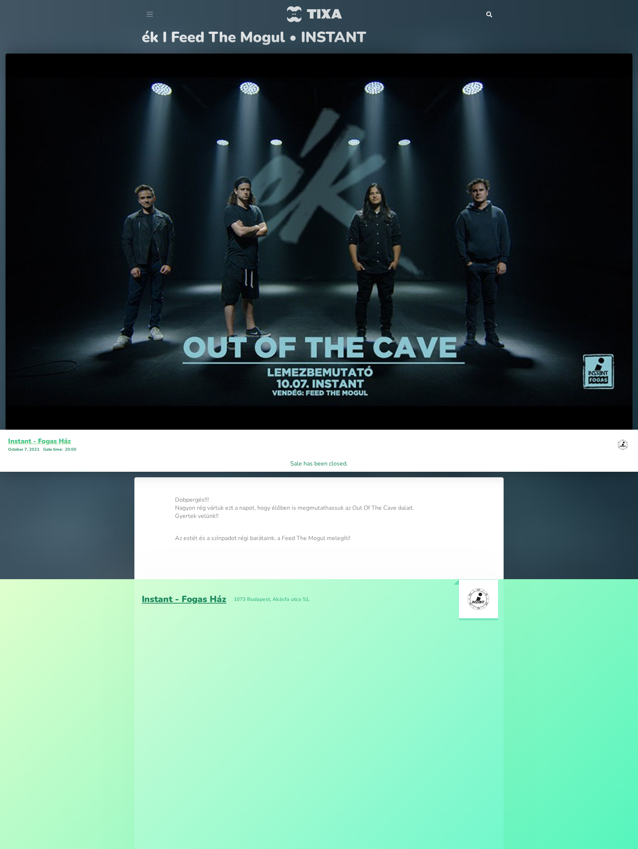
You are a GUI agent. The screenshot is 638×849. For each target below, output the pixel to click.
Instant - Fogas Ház (39, 441)
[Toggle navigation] (149, 14)
